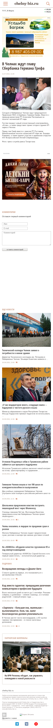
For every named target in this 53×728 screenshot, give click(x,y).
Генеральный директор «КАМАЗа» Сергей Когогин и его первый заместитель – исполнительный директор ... (26, 555)
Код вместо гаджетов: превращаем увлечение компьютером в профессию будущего (26, 587)
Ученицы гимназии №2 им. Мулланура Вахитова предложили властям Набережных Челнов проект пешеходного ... (23, 514)
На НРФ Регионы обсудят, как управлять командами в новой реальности (24, 677)
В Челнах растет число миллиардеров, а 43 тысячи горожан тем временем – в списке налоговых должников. (24, 620)
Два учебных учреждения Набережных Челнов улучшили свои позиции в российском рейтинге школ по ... (26, 493)
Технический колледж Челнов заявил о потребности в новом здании (20, 352)
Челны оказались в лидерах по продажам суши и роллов (25, 528)
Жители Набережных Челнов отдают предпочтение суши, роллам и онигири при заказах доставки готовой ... (25, 535)
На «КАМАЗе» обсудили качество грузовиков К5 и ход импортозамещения (26, 548)
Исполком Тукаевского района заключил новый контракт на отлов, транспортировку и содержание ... (26, 469)
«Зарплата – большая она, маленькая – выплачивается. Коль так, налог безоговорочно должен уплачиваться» (22, 611)
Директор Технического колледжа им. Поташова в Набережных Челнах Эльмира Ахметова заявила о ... (25, 358)
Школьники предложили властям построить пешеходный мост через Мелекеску (23, 507)
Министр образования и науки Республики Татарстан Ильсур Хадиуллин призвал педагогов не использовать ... (26, 414)
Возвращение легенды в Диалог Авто (21, 568)
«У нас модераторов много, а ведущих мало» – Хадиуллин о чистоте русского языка (24, 406)
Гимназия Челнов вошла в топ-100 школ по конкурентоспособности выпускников (22, 486)
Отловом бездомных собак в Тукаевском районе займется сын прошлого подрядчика (25, 463)
